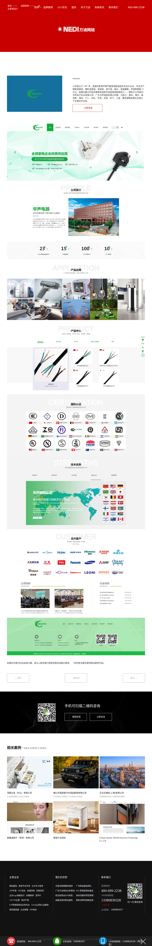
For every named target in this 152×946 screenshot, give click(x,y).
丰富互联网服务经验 (64, 886)
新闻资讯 (99, 7)
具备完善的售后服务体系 (65, 901)
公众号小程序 (37, 886)
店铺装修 (30, 895)
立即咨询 (88, 108)
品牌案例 (25, 6)
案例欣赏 (76, 717)
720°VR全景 (14, 900)
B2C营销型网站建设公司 (85, 891)
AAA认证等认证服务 (40, 905)
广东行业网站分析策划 (65, 891)
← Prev (18, 678)
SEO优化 (22, 891)
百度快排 (31, 891)
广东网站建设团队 (83, 886)
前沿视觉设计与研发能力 (65, 896)
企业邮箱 (24, 909)
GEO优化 (62, 7)
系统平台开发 (24, 886)
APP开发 (13, 891)
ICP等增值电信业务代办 (19, 905)
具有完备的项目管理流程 (85, 896)
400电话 (33, 909)
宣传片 (38, 895)
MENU (76, 678)
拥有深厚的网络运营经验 (85, 901)
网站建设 (13, 886)
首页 (10, 6)
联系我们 (113, 7)
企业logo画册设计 (17, 895)
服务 (74, 7)
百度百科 (40, 891)
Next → (134, 678)
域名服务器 (14, 909)
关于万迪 (85, 7)
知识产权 (25, 900)
